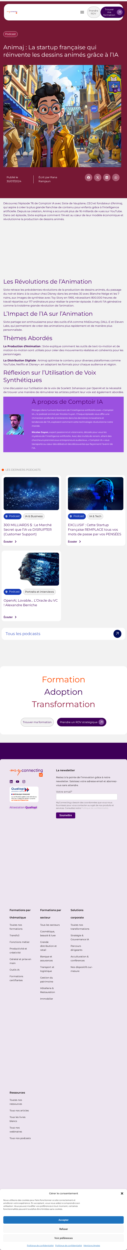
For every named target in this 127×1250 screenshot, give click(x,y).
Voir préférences (63, 1238)
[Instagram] (23, 781)
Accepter (63, 1220)
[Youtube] (17, 781)
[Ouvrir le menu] (82, 12)
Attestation (23, 807)
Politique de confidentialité (40, 1245)
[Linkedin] (11, 781)
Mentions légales (92, 1245)
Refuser (63, 1229)
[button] (122, 1193)
